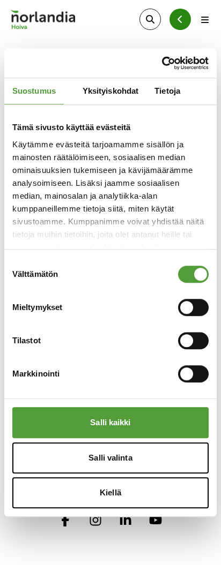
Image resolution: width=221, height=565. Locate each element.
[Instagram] (95, 520)
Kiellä (110, 492)
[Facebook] (65, 520)
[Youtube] (155, 520)
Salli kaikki (110, 422)
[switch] (193, 307)
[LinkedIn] (125, 520)
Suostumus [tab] (34, 90)
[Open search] (150, 19)
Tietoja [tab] (167, 90)
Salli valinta (110, 457)
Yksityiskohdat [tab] (110, 90)
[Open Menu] (205, 19)
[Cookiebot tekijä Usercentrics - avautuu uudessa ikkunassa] (162, 63)
